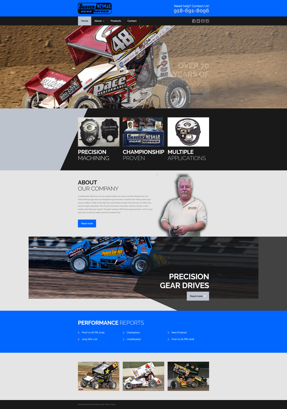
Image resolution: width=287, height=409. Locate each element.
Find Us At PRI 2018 (183, 339)
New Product (179, 332)
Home (84, 20)
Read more (196, 93)
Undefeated (134, 339)
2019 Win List (89, 339)
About (98, 20)
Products (116, 20)
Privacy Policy (110, 404)
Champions (133, 332)
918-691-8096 (191, 10)
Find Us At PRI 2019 (93, 332)
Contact (132, 20)
